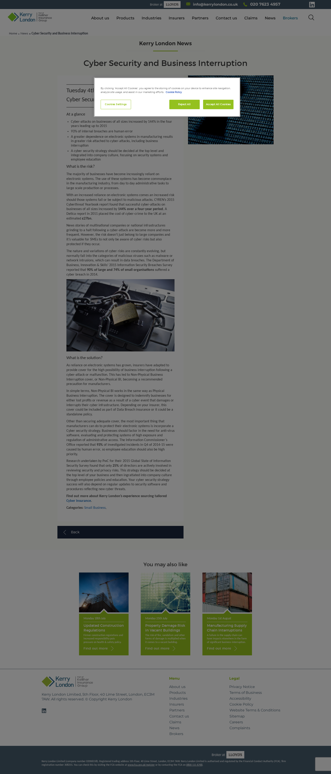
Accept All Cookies (218, 104)
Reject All (184, 104)
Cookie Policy (174, 92)
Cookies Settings (116, 104)
